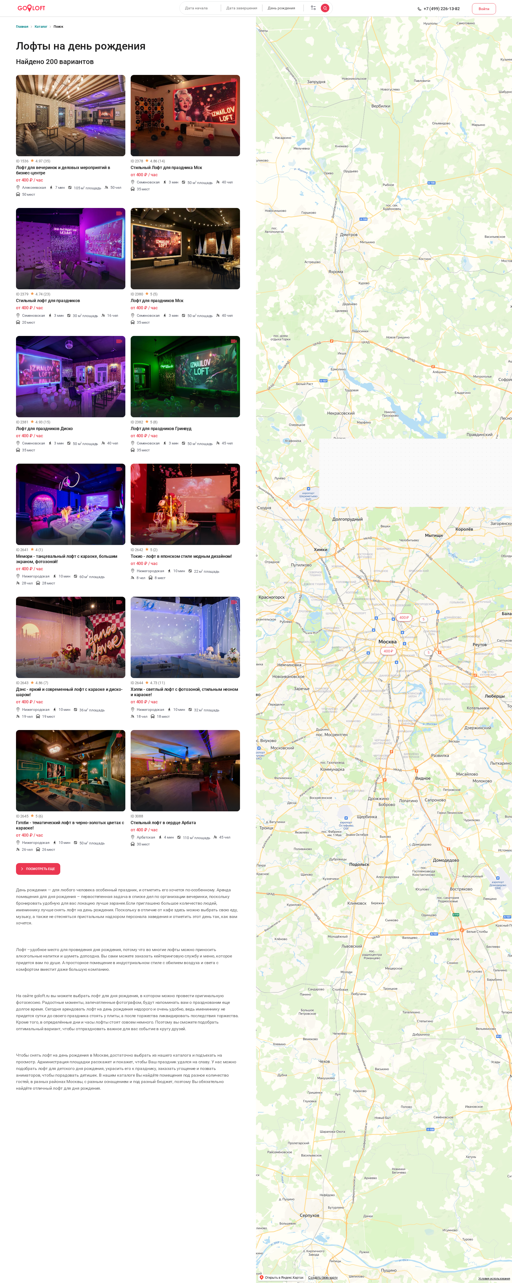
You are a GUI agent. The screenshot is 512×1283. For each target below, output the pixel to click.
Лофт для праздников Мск (157, 300)
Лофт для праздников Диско (44, 428)
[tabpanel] (70, 115)
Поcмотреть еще (40, 869)
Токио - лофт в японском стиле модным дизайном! (181, 556)
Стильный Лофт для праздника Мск (166, 167)
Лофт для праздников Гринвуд (161, 428)
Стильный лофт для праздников (48, 300)
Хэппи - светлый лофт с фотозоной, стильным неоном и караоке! (184, 692)
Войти (484, 9)
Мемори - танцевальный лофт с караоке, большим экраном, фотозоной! (66, 559)
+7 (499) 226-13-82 (442, 8)
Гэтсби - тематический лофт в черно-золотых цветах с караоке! (70, 825)
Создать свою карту (323, 1278)
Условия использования (494, 1278)
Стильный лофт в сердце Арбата (163, 822)
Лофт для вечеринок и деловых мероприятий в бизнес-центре (63, 170)
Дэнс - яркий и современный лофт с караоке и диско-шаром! (69, 692)
